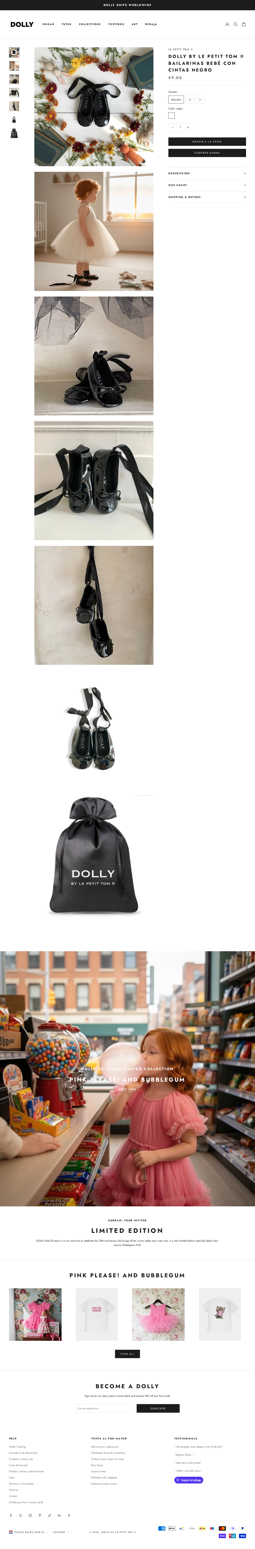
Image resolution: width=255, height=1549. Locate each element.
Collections (90, 24)
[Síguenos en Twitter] (20, 1515)
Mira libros (97, 1465)
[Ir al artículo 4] (14, 93)
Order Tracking (17, 1447)
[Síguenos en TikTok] (50, 1515)
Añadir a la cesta (207, 141)
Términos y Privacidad (21, 1484)
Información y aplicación (105, 1447)
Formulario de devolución (23, 1453)
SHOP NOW (127, 1089)
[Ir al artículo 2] (14, 66)
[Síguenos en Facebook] (11, 1515)
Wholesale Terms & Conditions (108, 1453)
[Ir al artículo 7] (14, 133)
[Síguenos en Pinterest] (40, 1515)
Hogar (48, 24)
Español (59, 1532)
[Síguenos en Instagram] (30, 1515)
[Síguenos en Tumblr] (69, 1515)
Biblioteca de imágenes (104, 1477)
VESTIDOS (116, 24)
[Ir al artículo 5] (14, 106)
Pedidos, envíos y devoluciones (26, 1471)
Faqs (11, 1477)
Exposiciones (98, 1471)
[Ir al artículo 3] (14, 79)
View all (127, 1354)
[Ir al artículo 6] (14, 119)
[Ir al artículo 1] (14, 52)
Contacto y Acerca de (21, 1459)
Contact (13, 1496)
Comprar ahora (207, 153)
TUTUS (66, 24)
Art (135, 24)
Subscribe (158, 1408)
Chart (181, 185)
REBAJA (151, 24)
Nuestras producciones (104, 1484)
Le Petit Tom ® (180, 49)
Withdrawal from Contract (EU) (26, 1502)
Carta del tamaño (18, 1465)
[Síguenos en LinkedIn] (59, 1515)
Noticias (13, 1490)
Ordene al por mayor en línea (107, 1459)
